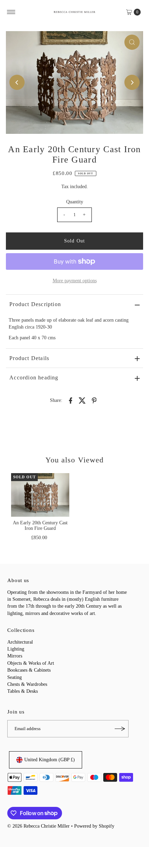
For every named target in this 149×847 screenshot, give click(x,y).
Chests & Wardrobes (27, 684)
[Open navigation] (11, 12)
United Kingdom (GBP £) (49, 759)
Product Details (29, 358)
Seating (14, 677)
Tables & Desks (22, 691)
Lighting (15, 649)
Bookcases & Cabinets (29, 670)
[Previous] (17, 82)
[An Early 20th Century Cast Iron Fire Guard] (40, 495)
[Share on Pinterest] (94, 400)
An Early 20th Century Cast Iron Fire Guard (40, 525)
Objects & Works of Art (30, 663)
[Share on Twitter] (82, 400)
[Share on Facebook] (70, 400)
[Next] (132, 82)
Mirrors (14, 656)
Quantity (74, 201)
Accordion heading (33, 377)
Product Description (35, 304)
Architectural (20, 642)
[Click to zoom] (132, 42)
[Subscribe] (120, 728)
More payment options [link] (75, 280)
